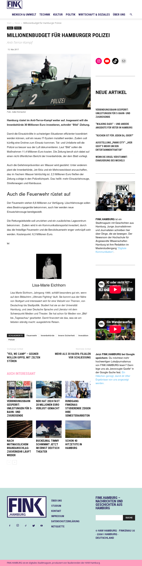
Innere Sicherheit (66, 335)
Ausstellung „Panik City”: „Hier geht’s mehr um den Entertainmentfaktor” (114, 146)
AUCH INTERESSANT (21, 374)
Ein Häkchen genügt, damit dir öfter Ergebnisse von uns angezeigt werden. (113, 377)
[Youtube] (41, 526)
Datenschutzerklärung (65, 521)
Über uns (119, 14)
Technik (44, 14)
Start (9, 23)
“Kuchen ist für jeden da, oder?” (114, 135)
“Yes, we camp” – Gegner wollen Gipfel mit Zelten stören (23, 357)
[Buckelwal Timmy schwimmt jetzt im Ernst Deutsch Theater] (48, 429)
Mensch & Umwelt (24, 14)
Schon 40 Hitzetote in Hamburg (73, 444)
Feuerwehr (32, 335)
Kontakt (56, 511)
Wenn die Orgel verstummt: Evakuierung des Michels (112, 159)
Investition (83, 335)
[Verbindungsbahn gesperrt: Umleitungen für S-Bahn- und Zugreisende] (19, 389)
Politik (70, 14)
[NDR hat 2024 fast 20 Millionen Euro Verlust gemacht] (48, 389)
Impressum (57, 516)
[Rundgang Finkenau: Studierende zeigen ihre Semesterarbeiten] (78, 389)
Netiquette (57, 526)
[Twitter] (33, 526)
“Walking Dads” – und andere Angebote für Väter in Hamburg (114, 126)
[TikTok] (25, 526)
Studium (56, 505)
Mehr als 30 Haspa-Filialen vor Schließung (73, 355)
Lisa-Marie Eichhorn (49, 285)
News (17, 23)
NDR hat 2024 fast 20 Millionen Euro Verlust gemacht (48, 404)
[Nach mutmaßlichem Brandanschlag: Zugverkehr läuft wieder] (19, 429)
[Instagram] (17, 525)
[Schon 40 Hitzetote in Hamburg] (78, 429)
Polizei (11, 339)
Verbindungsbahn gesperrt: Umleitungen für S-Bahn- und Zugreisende (19, 408)
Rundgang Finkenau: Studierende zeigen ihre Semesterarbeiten (78, 408)
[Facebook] (9, 526)
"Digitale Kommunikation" (111, 249)
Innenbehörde (47, 335)
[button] (131, 14)
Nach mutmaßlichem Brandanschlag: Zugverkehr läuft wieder (19, 448)
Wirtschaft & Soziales (94, 14)
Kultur (58, 14)
